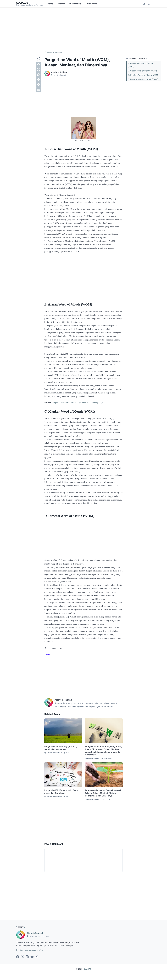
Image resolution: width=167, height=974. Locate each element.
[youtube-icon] (32, 957)
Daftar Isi (61, 3)
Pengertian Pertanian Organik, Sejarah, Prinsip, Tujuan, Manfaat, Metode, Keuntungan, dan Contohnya (103, 793)
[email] (38, 89)
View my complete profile (30, 950)
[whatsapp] (38, 74)
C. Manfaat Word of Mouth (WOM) (143, 75)
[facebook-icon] (17, 957)
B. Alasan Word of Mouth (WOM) (142, 70)
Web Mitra (92, 3)
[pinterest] (38, 84)
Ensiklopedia (75, 3)
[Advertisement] (83, 29)
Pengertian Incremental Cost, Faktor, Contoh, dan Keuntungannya (77, 403)
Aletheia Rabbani (35, 933)
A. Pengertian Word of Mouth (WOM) (141, 65)
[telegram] (38, 79)
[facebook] (38, 64)
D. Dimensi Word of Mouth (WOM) (143, 79)
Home (50, 3)
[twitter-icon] (22, 957)
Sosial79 (22, 2)
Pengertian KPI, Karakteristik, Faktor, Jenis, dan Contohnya (61, 791)
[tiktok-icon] (36, 957)
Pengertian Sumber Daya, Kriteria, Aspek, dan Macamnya (60, 747)
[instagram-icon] (27, 957)
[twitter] (38, 69)
